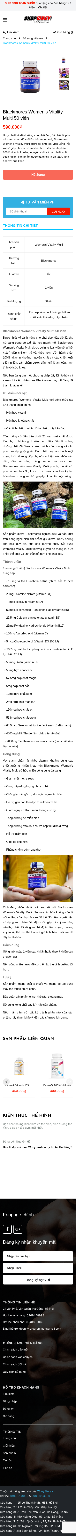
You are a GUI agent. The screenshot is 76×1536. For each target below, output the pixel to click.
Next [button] (69, 1081)
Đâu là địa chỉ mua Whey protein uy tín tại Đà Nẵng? (37, 1183)
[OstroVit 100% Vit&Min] (57, 1066)
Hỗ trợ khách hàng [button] (21, 1387)
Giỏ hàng (8, 1416)
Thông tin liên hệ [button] (19, 1302)
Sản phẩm (9, 1453)
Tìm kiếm (8, 1393)
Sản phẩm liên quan (28, 1039)
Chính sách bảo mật (15, 1349)
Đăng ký (8, 1408)
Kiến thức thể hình (27, 1115)
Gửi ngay (58, 211)
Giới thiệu (9, 1445)
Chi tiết (42, 7)
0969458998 (35, 1315)
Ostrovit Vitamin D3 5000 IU (22, 1085)
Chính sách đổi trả (14, 1364)
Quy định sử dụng (14, 1371)
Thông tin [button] (12, 1432)
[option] (63, 61)
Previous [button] (6, 1081)
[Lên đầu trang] (69, 1517)
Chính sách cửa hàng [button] (23, 1343)
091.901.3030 (19, 1496)
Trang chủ (9, 1438)
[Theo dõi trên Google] (17, 1229)
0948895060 (34, 1322)
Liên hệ (7, 1467)
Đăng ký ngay (36, 1280)
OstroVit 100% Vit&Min (57, 1085)
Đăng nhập (10, 1401)
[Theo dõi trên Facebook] (7, 1229)
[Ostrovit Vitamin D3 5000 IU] (19, 1066)
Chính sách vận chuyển (18, 1356)
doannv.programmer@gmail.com (40, 1328)
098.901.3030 (41, 1496)
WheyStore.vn (46, 1491)
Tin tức (7, 1460)
